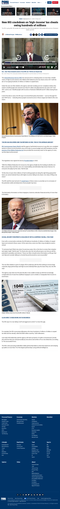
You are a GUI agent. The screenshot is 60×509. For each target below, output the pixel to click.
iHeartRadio (43, 495)
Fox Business (5, 2)
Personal (19, 444)
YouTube (26, 495)
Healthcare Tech (35, 451)
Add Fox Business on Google (51, 34)
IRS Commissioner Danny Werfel (11, 146)
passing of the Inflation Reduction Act (13, 150)
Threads (36, 35)
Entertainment (5, 444)
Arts (3, 455)
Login (49, 2)
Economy (22, 2)
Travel (3, 448)
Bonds (33, 426)
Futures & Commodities (37, 424)
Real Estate (20, 442)
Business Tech (35, 450)
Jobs (33, 466)
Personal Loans (5, 424)
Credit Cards (4, 423)
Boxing (48, 451)
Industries (34, 432)
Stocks (33, 419)
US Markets (34, 421)
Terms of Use (35, 468)
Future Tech (34, 453)
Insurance (4, 428)
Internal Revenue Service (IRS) (13, 78)
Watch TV (55, 2)
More (39, 2)
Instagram (23, 495)
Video (18, 462)
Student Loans (5, 421)
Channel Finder (35, 464)
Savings (3, 426)
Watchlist (34, 2)
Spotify (40, 495)
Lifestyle (4, 442)
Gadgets (34, 448)
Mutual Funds (35, 437)
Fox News (34, 480)
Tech (33, 442)
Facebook (31, 35)
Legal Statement (22, 501)
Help (38, 498)
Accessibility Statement (37, 478)
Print (39, 35)
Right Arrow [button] (57, 11)
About (33, 462)
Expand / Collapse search (46, 2)
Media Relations (35, 473)
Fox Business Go (35, 483)
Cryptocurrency (35, 423)
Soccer (48, 453)
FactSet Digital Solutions (14, 501)
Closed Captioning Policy (37, 476)
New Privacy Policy (18, 498)
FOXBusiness (18, 34)
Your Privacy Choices (31, 498)
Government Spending (22, 419)
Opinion (4, 462)
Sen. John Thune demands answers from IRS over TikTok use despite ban (22, 71)
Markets (28, 2)
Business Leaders (36, 430)
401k (3, 430)
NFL (47, 444)
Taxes (20, 18)
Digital (33, 444)
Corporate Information (37, 475)
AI (32, 455)
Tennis (48, 457)
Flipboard (29, 495)
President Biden (28, 160)
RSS (34, 495)
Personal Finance (14, 2)
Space (33, 457)
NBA (48, 446)
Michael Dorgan (10, 34)
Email (42, 35)
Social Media (35, 446)
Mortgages (4, 419)
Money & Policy (20, 421)
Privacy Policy (35, 469)
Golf (48, 455)
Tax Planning (5, 433)
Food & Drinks (5, 453)
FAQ (33, 471)
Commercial (19, 446)
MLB (48, 448)
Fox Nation (34, 482)
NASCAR (49, 450)
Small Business (20, 423)
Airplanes (4, 451)
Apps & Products (35, 485)
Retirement (4, 432)
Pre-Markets (35, 435)
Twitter (33, 35)
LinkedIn (31, 495)
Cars (3, 450)
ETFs (33, 428)
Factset (44, 500)
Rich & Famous (5, 446)
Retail (33, 433)
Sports (49, 442)
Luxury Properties (21, 448)
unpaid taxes (25, 181)
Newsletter (37, 495)
